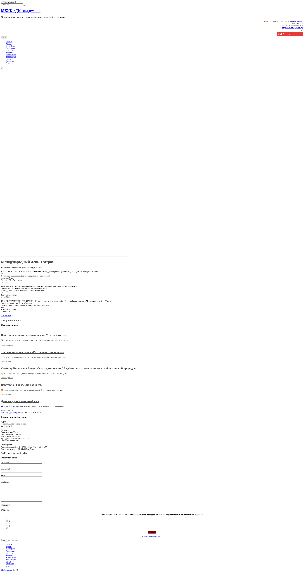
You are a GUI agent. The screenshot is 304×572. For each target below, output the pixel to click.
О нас (8, 63)
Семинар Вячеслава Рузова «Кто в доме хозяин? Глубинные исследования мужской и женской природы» (68, 368)
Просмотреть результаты (152, 536)
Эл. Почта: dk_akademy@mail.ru (14, 453)
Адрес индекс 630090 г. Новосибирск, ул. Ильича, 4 (13, 424)
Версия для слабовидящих (292, 34)
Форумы (9, 52)
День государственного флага (20, 401)
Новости (9, 50)
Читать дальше (7, 345)
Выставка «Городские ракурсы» (22, 384)
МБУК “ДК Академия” (20, 10)
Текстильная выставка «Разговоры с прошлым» (32, 352)
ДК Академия (6, 570)
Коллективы (11, 55)
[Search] (24, 5)
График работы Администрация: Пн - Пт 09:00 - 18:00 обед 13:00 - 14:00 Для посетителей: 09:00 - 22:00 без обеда (24, 447)
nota (18, 320)
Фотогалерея (11, 57)
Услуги (8, 59)
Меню (4, 37)
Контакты (10, 61)
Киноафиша (10, 46)
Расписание (10, 48)
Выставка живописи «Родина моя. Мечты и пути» (33, 334)
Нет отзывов (6, 316)
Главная (9, 42)
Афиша (9, 44)
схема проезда (297, 21)
